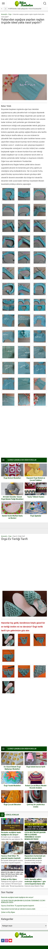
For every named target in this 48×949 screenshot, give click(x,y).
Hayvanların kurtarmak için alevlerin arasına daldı (35, 857)
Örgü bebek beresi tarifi (35, 767)
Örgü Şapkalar (35, 516)
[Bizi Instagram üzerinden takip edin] (6, 940)
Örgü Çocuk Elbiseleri (12, 805)
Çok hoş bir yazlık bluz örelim (36, 806)
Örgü (9, 14)
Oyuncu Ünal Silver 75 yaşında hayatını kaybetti (10, 857)
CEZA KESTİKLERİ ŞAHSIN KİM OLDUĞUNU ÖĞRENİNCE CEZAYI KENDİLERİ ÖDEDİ (35, 835)
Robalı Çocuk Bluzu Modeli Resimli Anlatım (35, 787)
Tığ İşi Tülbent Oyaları (35, 497)
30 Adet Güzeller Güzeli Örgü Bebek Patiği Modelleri (12, 498)
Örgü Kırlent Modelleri (12, 478)
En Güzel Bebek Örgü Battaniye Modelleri (12, 768)
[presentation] (2, 9)
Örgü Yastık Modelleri (12, 786)
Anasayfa (4, 14)
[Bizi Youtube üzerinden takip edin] (10, 940)
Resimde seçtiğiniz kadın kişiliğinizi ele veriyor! (11, 833)
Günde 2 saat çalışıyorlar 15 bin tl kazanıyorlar (24, 8)
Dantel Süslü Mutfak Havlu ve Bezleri (12, 517)
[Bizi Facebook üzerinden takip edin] (2, 940)
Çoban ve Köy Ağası (9, 879)
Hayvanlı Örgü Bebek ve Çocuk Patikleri (35, 479)
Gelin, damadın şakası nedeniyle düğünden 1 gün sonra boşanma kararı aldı (35, 881)
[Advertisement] (24, 49)
